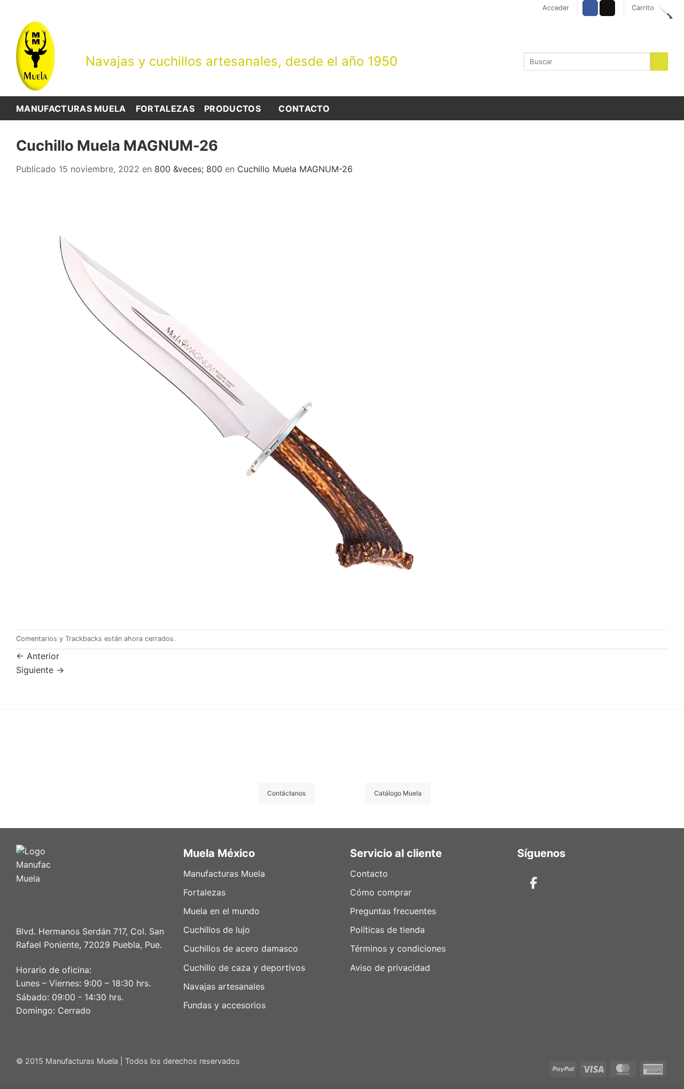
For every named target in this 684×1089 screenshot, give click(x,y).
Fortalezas (165, 108)
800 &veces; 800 (188, 169)
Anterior (37, 656)
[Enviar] (659, 61)
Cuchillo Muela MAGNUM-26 (295, 169)
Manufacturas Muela (71, 108)
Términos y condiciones (398, 948)
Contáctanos (286, 793)
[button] (555, 8)
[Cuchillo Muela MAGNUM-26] (230, 402)
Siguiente (40, 670)
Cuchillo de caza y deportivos (244, 967)
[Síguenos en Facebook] (590, 8)
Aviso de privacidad (390, 967)
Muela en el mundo (221, 911)
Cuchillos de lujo (216, 929)
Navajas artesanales (224, 986)
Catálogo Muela (398, 793)
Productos (232, 108)
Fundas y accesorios (224, 1005)
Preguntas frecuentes (393, 911)
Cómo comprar (380, 892)
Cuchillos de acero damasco (240, 948)
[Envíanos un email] (607, 8)
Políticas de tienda (387, 929)
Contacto (304, 108)
